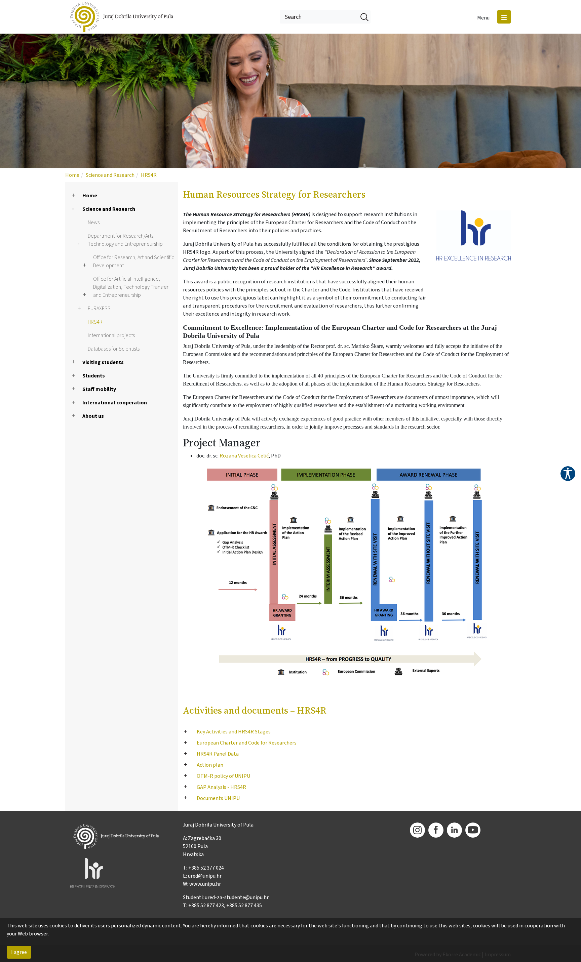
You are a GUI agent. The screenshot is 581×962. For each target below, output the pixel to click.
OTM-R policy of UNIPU (223, 776)
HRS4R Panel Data (218, 754)
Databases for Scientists (114, 349)
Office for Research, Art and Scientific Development (133, 261)
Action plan (210, 765)
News (94, 222)
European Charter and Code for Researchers (247, 743)
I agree (19, 952)
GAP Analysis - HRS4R (221, 787)
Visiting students (103, 362)
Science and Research (110, 175)
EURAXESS (99, 308)
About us (93, 416)
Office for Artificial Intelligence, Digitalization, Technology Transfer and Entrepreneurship (130, 287)
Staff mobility (99, 389)
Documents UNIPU (218, 798)
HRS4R (149, 175)
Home (72, 175)
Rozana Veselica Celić (244, 455)
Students (93, 375)
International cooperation (114, 402)
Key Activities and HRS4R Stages (234, 731)
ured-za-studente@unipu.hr (237, 897)
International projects (111, 335)
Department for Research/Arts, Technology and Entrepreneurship (125, 240)
